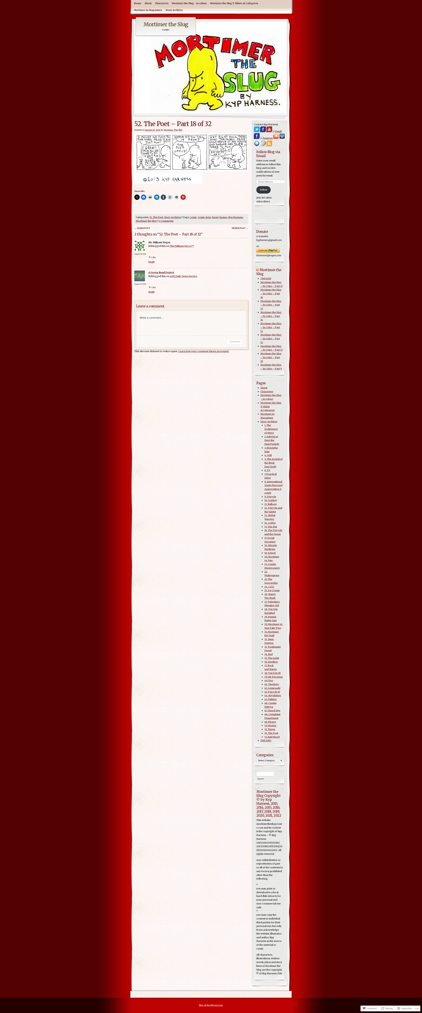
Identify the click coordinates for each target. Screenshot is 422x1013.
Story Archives (174, 10)
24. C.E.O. (269, 586)
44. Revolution (272, 695)
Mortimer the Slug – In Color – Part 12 (271, 338)
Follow (263, 189)
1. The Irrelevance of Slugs (271, 429)
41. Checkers (271, 684)
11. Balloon (270, 504)
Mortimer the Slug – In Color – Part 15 (271, 305)
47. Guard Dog (272, 710)
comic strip (204, 217)
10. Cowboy (270, 500)
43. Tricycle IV (272, 691)
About (148, 3)
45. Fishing (270, 699)
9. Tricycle (270, 496)
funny (215, 217)
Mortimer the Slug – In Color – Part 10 (271, 357)
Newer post (240, 228)
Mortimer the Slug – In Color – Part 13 (271, 327)
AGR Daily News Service (183, 276)
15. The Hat (270, 526)
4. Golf (268, 455)
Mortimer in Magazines (148, 10)
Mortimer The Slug (173, 130)
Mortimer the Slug (165, 24)
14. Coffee (270, 522)
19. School (270, 552)
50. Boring (270, 725)
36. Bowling (271, 661)
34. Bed (268, 654)
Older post (142, 228)
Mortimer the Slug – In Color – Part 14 (271, 316)
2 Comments (166, 220)
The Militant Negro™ (182, 246)
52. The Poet (156, 217)
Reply (151, 261)
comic (193, 217)
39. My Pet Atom (273, 676)
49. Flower (270, 721)
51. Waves (269, 729)
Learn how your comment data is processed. (203, 351)
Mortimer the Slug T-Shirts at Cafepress (234, 3)
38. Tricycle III (272, 673)
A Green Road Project (161, 272)
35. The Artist (271, 658)
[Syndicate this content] (257, 270)
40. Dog (268, 680)
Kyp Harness (235, 217)
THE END (265, 278)
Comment (235, 341)
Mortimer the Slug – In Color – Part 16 (271, 293)
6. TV (267, 470)
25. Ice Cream (272, 590)
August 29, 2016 (140, 254)
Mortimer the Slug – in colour (189, 3)
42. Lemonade (272, 688)
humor (223, 217)
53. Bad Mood (272, 736)
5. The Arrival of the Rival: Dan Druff (273, 463)
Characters (161, 3)
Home (137, 3)
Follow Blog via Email (268, 154)
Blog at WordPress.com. (211, 1005)
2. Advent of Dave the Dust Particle (271, 440)
